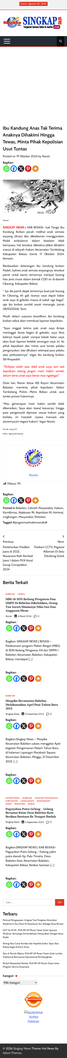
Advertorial (13, 798)
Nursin (46, 156)
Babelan (21, 508)
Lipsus (21, 594)
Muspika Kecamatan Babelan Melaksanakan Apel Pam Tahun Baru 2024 (32, 705)
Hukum (58, 508)
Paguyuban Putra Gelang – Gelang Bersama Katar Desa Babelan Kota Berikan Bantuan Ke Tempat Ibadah (31, 813)
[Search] (60, 41)
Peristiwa (40, 517)
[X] (21, 168)
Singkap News (12, 714)
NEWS (9, 804)
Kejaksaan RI (26, 512)
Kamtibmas (10, 512)
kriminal (58, 512)
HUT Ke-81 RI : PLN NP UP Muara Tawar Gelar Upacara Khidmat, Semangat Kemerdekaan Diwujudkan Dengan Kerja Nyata (33, 934)
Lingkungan (10, 517)
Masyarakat (26, 517)
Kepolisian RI (44, 512)
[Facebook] (13, 168)
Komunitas (12, 801)
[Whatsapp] (6, 168)
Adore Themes (12, 1053)
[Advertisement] (33, 82)
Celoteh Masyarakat (40, 508)
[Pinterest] (28, 168)
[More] (35, 168)
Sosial (31, 804)
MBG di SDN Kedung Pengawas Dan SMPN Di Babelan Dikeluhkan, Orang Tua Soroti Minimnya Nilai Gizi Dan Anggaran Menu (32, 605)
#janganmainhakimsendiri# (30, 522)
